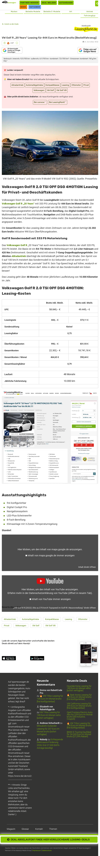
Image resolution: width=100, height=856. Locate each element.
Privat (86, 85)
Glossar (25, 829)
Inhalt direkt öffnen (87, 567)
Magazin (11, 829)
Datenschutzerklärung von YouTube (60, 593)
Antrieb (89, 12)
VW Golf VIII (61, 90)
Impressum (36, 850)
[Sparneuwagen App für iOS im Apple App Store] (15, 658)
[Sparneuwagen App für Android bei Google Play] (43, 658)
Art (70, 12)
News (23, 7)
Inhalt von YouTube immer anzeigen (51, 599)
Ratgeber (35, 7)
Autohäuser (66, 3)
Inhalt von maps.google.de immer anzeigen (51, 555)
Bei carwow (40, 102)
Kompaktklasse (52, 85)
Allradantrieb (17, 85)
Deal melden (49, 3)
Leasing (65, 85)
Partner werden (29, 3)
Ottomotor (76, 85)
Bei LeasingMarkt (57, 102)
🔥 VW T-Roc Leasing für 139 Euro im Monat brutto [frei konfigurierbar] (50, 699)
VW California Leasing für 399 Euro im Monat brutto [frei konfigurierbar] (79, 705)
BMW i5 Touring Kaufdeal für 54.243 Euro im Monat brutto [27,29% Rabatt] (79, 734)
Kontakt (39, 829)
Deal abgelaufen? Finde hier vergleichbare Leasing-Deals (50, 839)
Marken (14, 12)
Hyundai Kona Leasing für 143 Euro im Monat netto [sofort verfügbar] (79, 688)
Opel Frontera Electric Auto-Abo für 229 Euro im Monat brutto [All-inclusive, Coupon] (80, 715)
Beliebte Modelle (33, 12)
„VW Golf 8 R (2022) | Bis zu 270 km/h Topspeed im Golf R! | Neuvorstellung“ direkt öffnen (54, 608)
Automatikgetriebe (34, 85)
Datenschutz (47, 850)
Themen (53, 829)
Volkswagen (39, 90)
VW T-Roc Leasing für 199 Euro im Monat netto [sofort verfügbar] (49, 715)
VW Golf (50, 90)
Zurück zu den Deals (11, 24)
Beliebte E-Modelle (52, 12)
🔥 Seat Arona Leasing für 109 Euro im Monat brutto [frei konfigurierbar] (79, 697)
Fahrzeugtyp (89, 16)
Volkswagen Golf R (17, 245)
